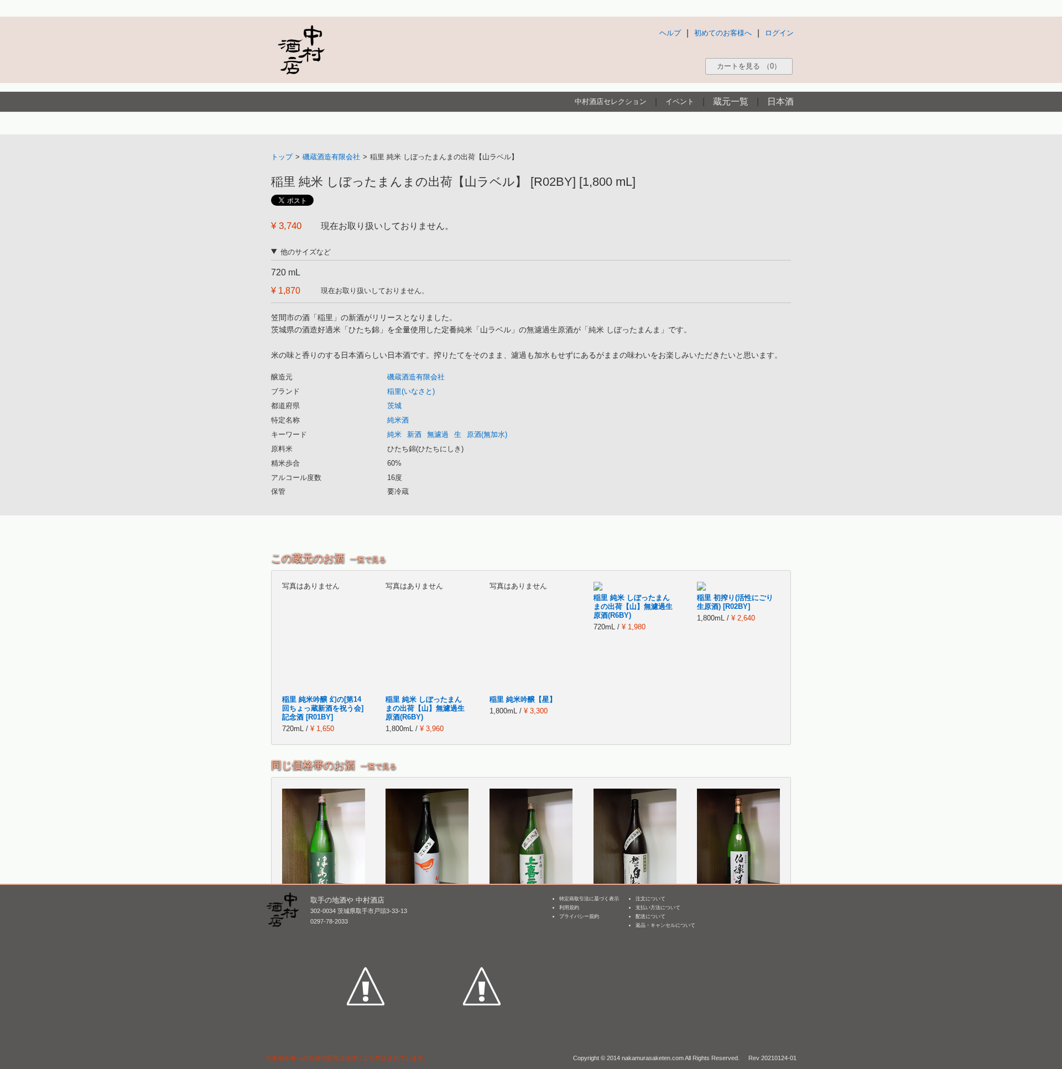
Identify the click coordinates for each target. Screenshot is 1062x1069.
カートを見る (749, 66)
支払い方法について (658, 907)
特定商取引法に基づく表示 (589, 898)
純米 (394, 434)
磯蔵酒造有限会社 (331, 157)
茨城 (394, 405)
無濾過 (438, 434)
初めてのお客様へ (723, 33)
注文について (650, 898)
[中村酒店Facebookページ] (365, 935)
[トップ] (301, 49)
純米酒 (398, 420)
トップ (282, 157)
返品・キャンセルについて (665, 925)
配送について (650, 916)
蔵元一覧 (730, 101)
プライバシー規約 (579, 916)
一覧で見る (368, 559)
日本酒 (780, 101)
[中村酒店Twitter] (481, 935)
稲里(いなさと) (411, 391)
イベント (679, 101)
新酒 (414, 434)
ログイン (779, 33)
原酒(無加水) (487, 434)
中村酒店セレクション (611, 101)
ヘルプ (670, 33)
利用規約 (569, 907)
